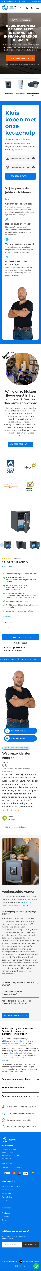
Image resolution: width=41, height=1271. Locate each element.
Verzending (6, 1193)
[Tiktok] (20, 1266)
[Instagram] (16, 1266)
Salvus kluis (21, 1058)
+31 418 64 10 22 (18, 731)
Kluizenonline (12, 1261)
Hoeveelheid (7, 622)
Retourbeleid (7, 1197)
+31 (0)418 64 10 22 (9, 1158)
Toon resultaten (19, 176)
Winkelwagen (34, 7)
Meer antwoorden (14, 1015)
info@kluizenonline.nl (10, 1155)
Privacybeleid (7, 1190)
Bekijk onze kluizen (18, 58)
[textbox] (21, 158)
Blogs (4, 1220)
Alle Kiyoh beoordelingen (15, 827)
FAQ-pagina (25, 902)
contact (23, 971)
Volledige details (20, 643)
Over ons (5, 1217)
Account (26, 7)
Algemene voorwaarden (11, 1186)
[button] (35, 86)
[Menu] (37, 8)
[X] (24, 1266)
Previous (2, 545)
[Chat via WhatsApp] (36, 1266)
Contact (5, 1200)
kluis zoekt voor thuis (17, 1053)
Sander (11, 816)
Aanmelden (30, 1244)
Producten (6, 1213)
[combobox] (20, 158)
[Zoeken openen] (21, 7)
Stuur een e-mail (18, 738)
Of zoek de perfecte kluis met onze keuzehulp (21, 64)
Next (38, 545)
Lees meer (7, 617)
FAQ (3, 1224)
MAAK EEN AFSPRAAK (19, 444)
